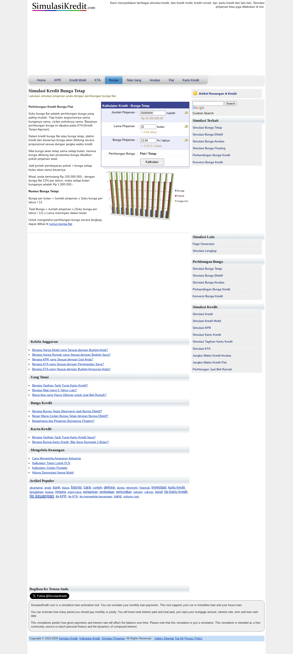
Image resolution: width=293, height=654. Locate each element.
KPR (57, 80)
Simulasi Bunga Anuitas (208, 141)
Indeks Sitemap (164, 638)
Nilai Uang (134, 80)
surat (159, 492)
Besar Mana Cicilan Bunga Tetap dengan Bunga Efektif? (70, 416)
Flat (171, 80)
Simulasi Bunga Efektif (208, 134)
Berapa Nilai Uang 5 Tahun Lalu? (54, 390)
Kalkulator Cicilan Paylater (50, 467)
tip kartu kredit (175, 492)
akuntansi (36, 487)
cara (87, 487)
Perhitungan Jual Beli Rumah (212, 369)
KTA (98, 80)
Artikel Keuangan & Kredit (218, 93)
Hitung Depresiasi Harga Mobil (53, 472)
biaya (65, 487)
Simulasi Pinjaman (113, 638)
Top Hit (179, 638)
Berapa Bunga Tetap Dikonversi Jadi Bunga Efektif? (67, 411)
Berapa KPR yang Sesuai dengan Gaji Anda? (62, 359)
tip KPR (61, 496)
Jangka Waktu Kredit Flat (210, 362)
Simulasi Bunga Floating (209, 148)
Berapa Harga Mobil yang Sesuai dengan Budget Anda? (70, 350)
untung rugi (131, 496)
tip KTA (73, 496)
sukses (148, 492)
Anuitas (155, 80)
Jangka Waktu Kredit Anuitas (212, 355)
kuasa (49, 492)
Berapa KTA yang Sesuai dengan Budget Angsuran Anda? (71, 369)
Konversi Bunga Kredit (208, 162)
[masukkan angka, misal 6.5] (186, 140)
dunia (120, 487)
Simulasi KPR (202, 327)
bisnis (76, 487)
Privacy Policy (193, 638)
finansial (144, 487)
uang (118, 496)
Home (41, 80)
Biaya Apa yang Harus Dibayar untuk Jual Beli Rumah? (69, 395)
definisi (109, 487)
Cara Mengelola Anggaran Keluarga (56, 458)
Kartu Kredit (191, 80)
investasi (158, 487)
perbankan (90, 492)
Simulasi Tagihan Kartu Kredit (213, 341)
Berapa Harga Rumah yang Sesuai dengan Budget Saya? (71, 354)
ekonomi (132, 487)
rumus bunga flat (60, 224)
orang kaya (74, 492)
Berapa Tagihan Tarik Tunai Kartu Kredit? (60, 385)
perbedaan (107, 492)
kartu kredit (176, 487)
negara (60, 492)
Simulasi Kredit (203, 314)
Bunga (113, 80)
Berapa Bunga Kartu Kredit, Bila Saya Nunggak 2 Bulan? (70, 442)
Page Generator (203, 244)
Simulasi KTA (201, 348)
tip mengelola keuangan (96, 496)
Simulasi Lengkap (205, 250)
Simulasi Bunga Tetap (207, 127)
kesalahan (37, 492)
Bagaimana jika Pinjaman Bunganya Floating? (63, 421)
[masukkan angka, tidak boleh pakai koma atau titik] (186, 112)
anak (47, 487)
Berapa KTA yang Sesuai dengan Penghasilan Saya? (68, 364)
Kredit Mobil (77, 80)
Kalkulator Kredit (89, 638)
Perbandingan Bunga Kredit (211, 155)
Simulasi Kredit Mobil (207, 321)
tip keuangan (42, 496)
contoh (97, 487)
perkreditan (124, 492)
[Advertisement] (146, 44)
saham (138, 492)
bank (56, 487)
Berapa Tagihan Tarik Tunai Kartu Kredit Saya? (64, 437)
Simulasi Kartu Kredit (207, 334)
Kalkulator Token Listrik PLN (51, 463)
